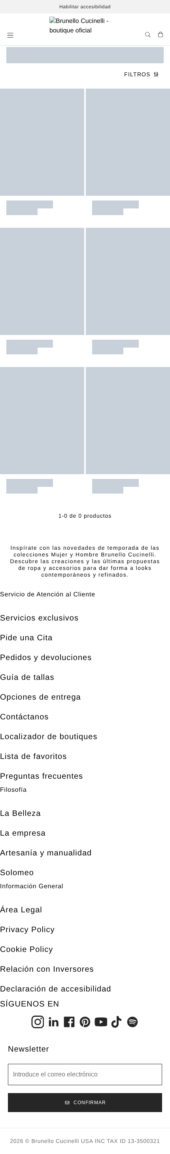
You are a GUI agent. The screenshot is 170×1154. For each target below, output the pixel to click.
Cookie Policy (26, 949)
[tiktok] (116, 1022)
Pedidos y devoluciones (46, 657)
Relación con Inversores (47, 969)
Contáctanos (24, 717)
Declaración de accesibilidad (55, 989)
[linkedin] (53, 1022)
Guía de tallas (27, 677)
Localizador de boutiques (48, 736)
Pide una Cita (26, 638)
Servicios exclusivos (39, 618)
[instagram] (37, 1022)
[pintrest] (85, 1022)
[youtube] (100, 1022)
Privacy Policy (27, 929)
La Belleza (20, 813)
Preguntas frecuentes (41, 776)
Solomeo (17, 872)
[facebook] (69, 1022)
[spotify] (132, 1022)
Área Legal (21, 910)
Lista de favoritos (33, 756)
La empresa (23, 833)
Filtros (137, 74)
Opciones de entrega (40, 697)
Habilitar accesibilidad (85, 6)
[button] (11, 35)
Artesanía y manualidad (46, 853)
